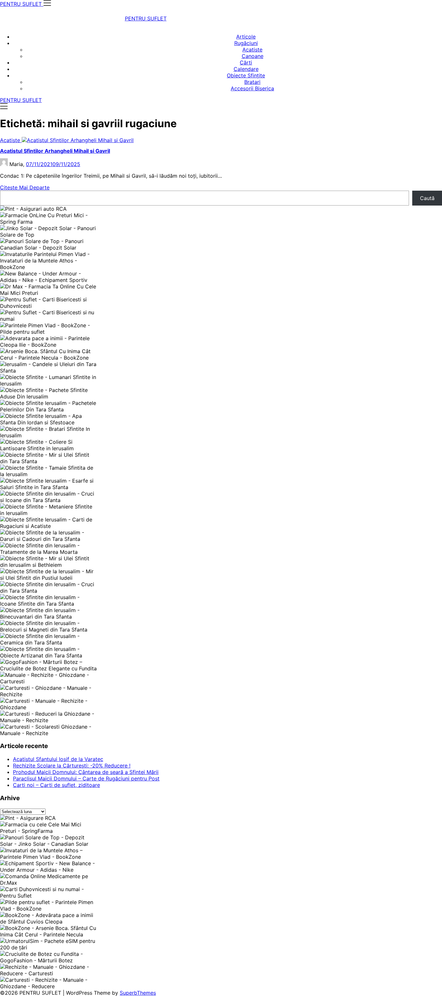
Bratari (252, 82)
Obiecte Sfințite (246, 75)
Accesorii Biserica (252, 88)
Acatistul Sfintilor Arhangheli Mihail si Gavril (55, 151)
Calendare (246, 69)
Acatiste (252, 49)
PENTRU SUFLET (146, 18)
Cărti (246, 62)
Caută (427, 198)
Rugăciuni (246, 43)
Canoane (252, 56)
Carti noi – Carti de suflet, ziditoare (56, 785)
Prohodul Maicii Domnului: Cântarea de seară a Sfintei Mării (86, 772)
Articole (246, 36)
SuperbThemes (138, 993)
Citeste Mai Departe (25, 187)
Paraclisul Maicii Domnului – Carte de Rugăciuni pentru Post (86, 778)
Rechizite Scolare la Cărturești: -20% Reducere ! (71, 765)
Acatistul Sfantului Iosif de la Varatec (58, 759)
